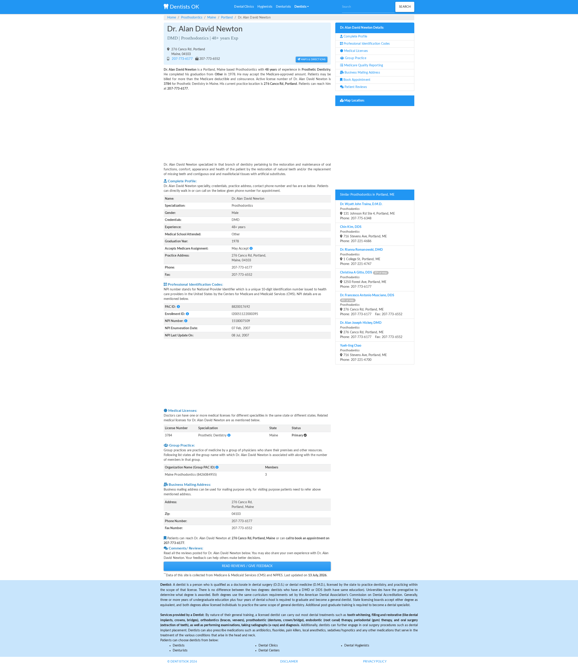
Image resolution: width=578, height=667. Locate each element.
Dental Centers (269, 650)
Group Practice (355, 58)
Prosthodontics (191, 17)
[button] (302, 7)
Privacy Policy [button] (374, 661)
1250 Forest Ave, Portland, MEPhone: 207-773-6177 (363, 279)
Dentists (178, 645)
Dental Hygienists (356, 645)
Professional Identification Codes (366, 43)
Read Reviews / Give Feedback (247, 566)
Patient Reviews (355, 87)
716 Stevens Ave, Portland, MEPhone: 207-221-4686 (363, 234)
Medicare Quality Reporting (363, 65)
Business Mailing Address (362, 72)
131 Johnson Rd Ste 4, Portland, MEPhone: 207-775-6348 (367, 211)
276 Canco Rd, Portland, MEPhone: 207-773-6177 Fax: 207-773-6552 (371, 305)
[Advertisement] (247, 123)
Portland (227, 17)
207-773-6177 (181, 58)
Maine (211, 17)
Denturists (180, 650)
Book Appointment (356, 79)
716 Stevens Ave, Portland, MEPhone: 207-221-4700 (363, 352)
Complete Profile (355, 36)
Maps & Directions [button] (313, 59)
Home (171, 17)
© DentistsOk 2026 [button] (182, 661)
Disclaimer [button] (289, 661)
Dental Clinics (268, 645)
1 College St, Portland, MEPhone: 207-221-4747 (361, 257)
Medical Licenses (355, 51)
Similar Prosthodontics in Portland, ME (367, 194)
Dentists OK (183, 7)
